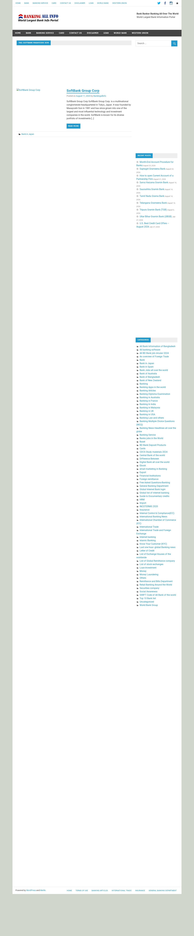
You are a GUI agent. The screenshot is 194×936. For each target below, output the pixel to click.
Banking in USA (147, 414)
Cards (142, 448)
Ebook (143, 465)
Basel (142, 441)
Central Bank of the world (152, 455)
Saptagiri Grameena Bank (152, 168)
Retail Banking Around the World (156, 584)
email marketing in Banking (153, 469)
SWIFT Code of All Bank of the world (158, 595)
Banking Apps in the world (153, 387)
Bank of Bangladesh (150, 377)
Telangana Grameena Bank (153, 203)
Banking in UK (147, 411)
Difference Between (149, 458)
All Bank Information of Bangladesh (157, 346)
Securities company (149, 588)
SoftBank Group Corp (83, 91)
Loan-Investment (148, 567)
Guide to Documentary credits (154, 496)
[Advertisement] (74, 67)
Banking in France (149, 400)
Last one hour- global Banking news (157, 547)
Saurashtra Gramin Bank (152, 189)
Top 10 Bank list (148, 598)
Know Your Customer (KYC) (153, 543)
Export (143, 472)
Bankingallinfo (99, 96)
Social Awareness (148, 591)
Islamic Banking (148, 540)
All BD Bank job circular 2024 (154, 353)
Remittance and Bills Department (156, 581)
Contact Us (65, 3)
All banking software (150, 349)
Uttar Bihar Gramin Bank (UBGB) (156, 216)
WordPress (31, 890)
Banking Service (40, 3)
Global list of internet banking (154, 492)
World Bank (103, 3)
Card (54, 3)
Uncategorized (147, 601)
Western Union (119, 3)
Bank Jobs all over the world (154, 370)
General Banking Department (154, 486)
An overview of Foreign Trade (154, 356)
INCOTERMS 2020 (149, 506)
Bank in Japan (27, 134)
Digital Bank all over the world (154, 462)
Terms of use (82, 890)
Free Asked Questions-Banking (155, 482)
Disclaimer (80, 3)
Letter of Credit (147, 550)
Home (18, 3)
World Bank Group (149, 605)
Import (143, 503)
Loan (91, 3)
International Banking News (153, 516)
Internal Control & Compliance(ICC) (157, 513)
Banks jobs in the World (151, 438)
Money (143, 571)
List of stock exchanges (151, 564)
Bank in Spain (147, 366)
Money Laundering (149, 574)
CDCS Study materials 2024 (153, 452)
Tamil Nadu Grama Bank (152, 196)
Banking (144, 383)
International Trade (149, 526)
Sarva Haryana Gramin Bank (154, 182)
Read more (73, 126)
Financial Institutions (150, 475)
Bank (26, 3)
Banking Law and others (152, 417)
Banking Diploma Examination (155, 394)
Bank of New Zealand (150, 380)
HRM (142, 499)
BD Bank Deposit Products (153, 445)
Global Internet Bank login (152, 489)
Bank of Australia (148, 373)
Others (143, 578)
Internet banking (148, 537)
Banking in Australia (150, 397)
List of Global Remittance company (157, 561)
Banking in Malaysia (150, 407)
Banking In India (148, 404)
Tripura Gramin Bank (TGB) (153, 209)
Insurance (144, 509)
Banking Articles (148, 390)
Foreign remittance (149, 479)
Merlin (43, 890)
